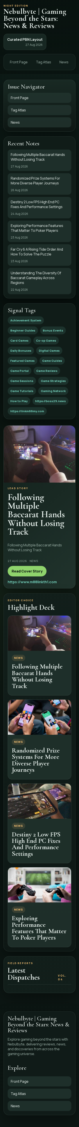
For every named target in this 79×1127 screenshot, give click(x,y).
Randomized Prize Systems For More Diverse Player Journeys (36, 760)
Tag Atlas (43, 62)
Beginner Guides (22, 330)
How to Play (19, 401)
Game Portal (19, 371)
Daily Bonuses (20, 351)
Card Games (19, 340)
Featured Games (22, 361)
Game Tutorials (21, 391)
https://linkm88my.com (27, 411)
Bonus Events (53, 330)
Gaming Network (53, 391)
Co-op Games (46, 340)
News (63, 62)
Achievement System (25, 320)
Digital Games (49, 351)
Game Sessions (21, 381)
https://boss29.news (50, 401)
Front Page (19, 62)
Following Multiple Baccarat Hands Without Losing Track (37, 676)
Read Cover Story (27, 571)
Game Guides (52, 361)
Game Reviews (46, 371)
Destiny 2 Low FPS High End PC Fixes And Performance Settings (36, 844)
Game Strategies (53, 381)
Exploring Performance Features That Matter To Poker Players (39, 928)
